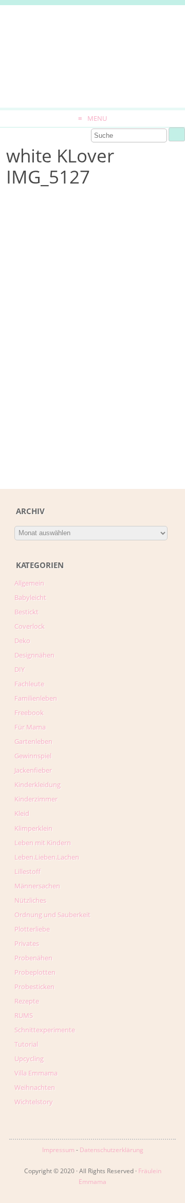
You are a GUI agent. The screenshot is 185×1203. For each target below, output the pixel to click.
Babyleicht (30, 597)
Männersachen (37, 885)
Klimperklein (33, 828)
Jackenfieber (33, 770)
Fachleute (29, 683)
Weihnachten (34, 1087)
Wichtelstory (33, 1101)
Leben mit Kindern (42, 842)
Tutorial (26, 1044)
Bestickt (26, 611)
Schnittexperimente (44, 1029)
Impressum (58, 1150)
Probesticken (34, 986)
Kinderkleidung (37, 784)
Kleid (21, 813)
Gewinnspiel (32, 755)
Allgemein (29, 583)
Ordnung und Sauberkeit (52, 914)
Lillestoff (27, 871)
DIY (19, 669)
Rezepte (26, 1001)
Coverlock (29, 626)
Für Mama (30, 727)
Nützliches (30, 900)
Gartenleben (33, 741)
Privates (26, 943)
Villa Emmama (36, 1073)
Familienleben (35, 698)
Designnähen (34, 655)
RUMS (23, 1015)
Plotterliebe (32, 929)
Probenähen (33, 957)
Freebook (29, 712)
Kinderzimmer (36, 799)
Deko (22, 640)
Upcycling (29, 1058)
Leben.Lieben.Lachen (46, 857)
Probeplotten (34, 972)
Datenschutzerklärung (111, 1150)
